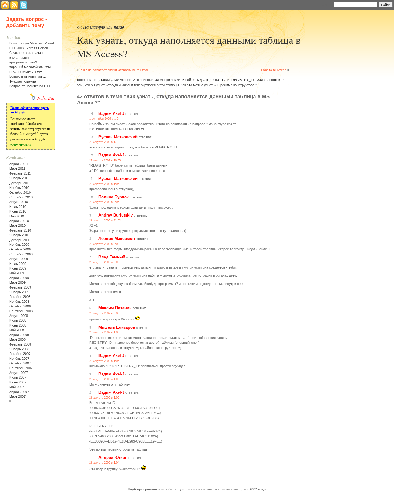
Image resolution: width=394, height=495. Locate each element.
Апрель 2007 (19, 392)
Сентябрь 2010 (21, 197)
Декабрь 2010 (19, 183)
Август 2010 (18, 202)
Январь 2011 (19, 178)
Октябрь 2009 (20, 249)
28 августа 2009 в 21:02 (105, 220)
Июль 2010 (17, 207)
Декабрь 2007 (19, 353)
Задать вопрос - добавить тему (26, 22)
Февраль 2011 (20, 173)
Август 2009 (18, 259)
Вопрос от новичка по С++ (29, 86)
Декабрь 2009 (19, 240)
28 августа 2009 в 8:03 (104, 243)
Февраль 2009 (20, 287)
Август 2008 (18, 316)
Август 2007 (18, 373)
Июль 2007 (17, 377)
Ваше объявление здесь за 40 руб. (29, 110)
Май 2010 (16, 216)
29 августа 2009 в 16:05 (105, 160)
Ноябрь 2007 (19, 358)
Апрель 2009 (19, 278)
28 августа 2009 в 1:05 (104, 332)
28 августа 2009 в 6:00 (104, 262)
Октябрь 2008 (20, 306)
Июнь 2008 (17, 325)
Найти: (326, 4)
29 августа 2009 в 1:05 (104, 183)
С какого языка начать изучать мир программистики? (26, 57)
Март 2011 (17, 168)
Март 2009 (17, 282)
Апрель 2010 (19, 221)
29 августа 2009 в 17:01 (105, 142)
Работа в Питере (274, 69)
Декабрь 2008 (19, 296)
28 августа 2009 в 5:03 (104, 313)
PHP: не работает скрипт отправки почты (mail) (114, 69)
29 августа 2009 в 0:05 (104, 202)
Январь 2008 (19, 349)
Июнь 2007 (17, 382)
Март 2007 (17, 396)
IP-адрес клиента (22, 81)
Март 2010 (17, 225)
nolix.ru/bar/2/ (20, 144)
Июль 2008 (17, 320)
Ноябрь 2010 (19, 187)
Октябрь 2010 (20, 192)
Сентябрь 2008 (21, 311)
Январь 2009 (19, 292)
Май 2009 (16, 273)
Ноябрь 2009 (19, 244)
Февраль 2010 (20, 230)
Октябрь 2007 (20, 363)
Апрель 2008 (19, 335)
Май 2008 (16, 330)
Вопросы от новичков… (27, 76)
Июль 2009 (17, 264)
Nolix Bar (46, 98)
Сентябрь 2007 (21, 368)
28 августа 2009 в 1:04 (104, 462)
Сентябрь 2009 (21, 254)
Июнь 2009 (17, 268)
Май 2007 (16, 387)
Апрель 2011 (19, 164)
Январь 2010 (19, 235)
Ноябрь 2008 (19, 301)
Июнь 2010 (17, 211)
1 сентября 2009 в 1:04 (104, 118)
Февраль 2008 (20, 344)
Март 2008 (17, 339)
